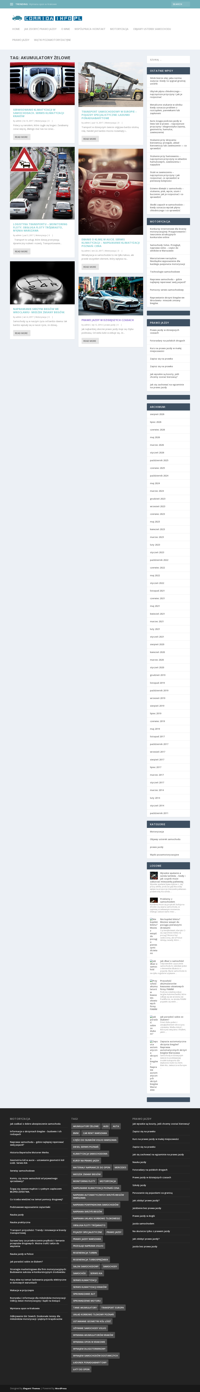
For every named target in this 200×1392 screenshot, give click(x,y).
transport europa (112, 1307)
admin (18, 121)
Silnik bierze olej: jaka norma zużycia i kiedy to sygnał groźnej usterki (167, 81)
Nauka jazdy (17, 1214)
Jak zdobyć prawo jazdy (40, 29)
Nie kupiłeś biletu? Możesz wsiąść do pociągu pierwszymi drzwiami (171, 923)
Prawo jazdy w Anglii (143, 1215)
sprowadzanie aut (84, 1293)
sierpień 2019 (157, 705)
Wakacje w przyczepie (22, 1290)
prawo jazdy (20, 40)
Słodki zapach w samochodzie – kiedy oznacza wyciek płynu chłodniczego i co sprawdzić (167, 207)
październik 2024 (159, 475)
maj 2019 (155, 728)
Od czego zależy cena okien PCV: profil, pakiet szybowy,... (58, 4)
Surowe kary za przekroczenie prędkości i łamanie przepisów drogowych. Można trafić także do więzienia (37, 1243)
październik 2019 (159, 690)
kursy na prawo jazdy (86, 1160)
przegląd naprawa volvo (88, 1245)
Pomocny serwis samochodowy (167, 289)
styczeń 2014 (157, 805)
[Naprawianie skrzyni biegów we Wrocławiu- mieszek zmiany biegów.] (42, 282)
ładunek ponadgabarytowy (90, 1362)
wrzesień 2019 (157, 698)
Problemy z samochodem (167, 900)
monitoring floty (84, 1181)
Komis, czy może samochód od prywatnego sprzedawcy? (34, 1180)
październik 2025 (159, 460)
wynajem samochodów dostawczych (95, 1355)
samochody (110, 1266)
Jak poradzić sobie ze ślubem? (171, 1018)
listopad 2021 (157, 590)
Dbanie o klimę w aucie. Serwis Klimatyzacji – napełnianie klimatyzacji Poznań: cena (111, 243)
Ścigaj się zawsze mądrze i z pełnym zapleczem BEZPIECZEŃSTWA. (36, 1190)
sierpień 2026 (157, 414)
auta (116, 1126)
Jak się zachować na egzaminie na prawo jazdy (167, 386)
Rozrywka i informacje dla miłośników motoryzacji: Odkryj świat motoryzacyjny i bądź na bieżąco (38, 1299)
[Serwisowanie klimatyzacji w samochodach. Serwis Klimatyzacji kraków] (42, 83)
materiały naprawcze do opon (91, 1167)
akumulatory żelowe (86, 1126)
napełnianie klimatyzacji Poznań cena (96, 1188)
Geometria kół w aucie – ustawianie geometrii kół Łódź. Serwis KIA (37, 1161)
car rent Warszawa (95, 1133)
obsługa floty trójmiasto (89, 1225)
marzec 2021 (157, 621)
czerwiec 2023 (157, 513)
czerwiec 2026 (157, 429)
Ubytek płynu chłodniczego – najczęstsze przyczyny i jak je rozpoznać (166, 94)
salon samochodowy (86, 1266)
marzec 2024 (157, 490)
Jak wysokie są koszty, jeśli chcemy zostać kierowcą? (164, 375)
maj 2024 (155, 483)
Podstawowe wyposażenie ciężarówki (30, 1207)
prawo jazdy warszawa (87, 1238)
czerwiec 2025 (157, 467)
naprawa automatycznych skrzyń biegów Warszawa (98, 1196)
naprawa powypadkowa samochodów (95, 1204)
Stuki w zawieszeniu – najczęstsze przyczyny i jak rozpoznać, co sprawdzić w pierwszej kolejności (165, 176)
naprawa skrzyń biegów (87, 1211)
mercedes (120, 1167)
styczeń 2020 (157, 667)
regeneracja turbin (85, 1252)
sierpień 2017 (157, 759)
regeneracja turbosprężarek (90, 1259)
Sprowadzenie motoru (87, 1300)
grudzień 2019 (157, 675)
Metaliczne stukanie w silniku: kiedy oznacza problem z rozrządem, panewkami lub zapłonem (166, 109)
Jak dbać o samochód (172, 960)
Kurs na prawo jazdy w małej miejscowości (165, 350)
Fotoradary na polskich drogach (167, 340)
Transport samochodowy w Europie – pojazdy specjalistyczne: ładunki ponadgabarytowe (109, 115)
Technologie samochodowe (165, 271)
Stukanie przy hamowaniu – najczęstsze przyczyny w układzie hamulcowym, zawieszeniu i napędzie (168, 160)
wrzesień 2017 (157, 751)
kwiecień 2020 (157, 652)
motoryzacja (108, 1181)
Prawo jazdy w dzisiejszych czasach (108, 320)
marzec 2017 (157, 774)
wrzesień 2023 (157, 506)
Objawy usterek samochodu (152, 29)
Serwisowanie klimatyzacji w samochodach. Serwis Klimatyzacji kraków (38, 113)
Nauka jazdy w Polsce (21, 1253)
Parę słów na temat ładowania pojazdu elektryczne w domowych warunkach (38, 1281)
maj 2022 (155, 575)
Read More (21, 136)
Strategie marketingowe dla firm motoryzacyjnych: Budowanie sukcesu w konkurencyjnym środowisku (38, 1271)
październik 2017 (159, 744)
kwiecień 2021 (157, 613)
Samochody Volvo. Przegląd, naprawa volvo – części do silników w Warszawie (165, 248)
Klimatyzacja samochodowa (90, 1153)
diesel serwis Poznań (85, 1146)
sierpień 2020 (157, 644)
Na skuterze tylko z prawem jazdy (151, 1231)
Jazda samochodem (143, 1223)
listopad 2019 (157, 682)
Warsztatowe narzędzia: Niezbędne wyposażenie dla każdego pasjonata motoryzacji (167, 261)
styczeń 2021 (157, 636)
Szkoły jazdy (139, 1185)
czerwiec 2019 (157, 721)
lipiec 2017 (155, 767)
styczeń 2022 (157, 583)
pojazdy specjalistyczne (87, 1232)
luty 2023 (155, 544)
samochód (79, 1273)
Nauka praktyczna (20, 1222)
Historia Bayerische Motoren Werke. (29, 1152)
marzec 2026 (157, 444)
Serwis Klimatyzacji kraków (90, 1287)
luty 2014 (155, 797)
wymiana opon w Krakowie (89, 1341)
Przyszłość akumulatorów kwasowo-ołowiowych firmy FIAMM (172, 985)
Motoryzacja (119, 29)
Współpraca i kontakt (90, 29)
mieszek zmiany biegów (87, 1174)
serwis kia (96, 1273)
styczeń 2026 (157, 452)
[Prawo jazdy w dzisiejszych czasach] (110, 296)
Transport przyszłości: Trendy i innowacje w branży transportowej (38, 1231)
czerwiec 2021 (157, 598)
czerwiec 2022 (157, 567)
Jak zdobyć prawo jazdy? (146, 1200)
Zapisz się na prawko (161, 358)
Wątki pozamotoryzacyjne (52, 40)
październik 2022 (159, 559)
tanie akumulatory (85, 1307)
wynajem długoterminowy (89, 1348)
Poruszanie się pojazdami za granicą (152, 1192)
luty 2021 (155, 629)
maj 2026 (155, 437)
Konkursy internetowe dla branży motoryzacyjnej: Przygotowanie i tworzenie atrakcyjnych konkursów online (168, 233)
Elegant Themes (31, 1388)
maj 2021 (155, 605)
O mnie (65, 29)
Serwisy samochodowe (22, 1170)
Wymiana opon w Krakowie (25, 1308)
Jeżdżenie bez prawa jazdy (146, 1208)
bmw (76, 1133)
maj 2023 (155, 521)
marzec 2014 (157, 790)
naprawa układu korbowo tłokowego (96, 1218)
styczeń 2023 (157, 552)
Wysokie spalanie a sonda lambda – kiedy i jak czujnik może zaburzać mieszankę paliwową (167, 877)
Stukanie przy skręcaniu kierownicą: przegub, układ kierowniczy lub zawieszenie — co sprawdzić (168, 144)
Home (16, 29)
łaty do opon (81, 1369)
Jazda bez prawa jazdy (144, 1246)
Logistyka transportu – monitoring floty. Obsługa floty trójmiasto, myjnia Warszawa (40, 227)
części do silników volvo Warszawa (94, 1139)
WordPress (61, 1388)
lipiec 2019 (155, 713)
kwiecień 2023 (157, 529)
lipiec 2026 (155, 421)
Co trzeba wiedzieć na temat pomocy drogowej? (36, 1199)
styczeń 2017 (157, 782)
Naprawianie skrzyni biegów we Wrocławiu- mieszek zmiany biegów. (39, 310)
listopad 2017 (157, 736)
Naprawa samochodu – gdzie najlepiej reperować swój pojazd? (168, 281)
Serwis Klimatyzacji (85, 1280)
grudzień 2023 (157, 498)
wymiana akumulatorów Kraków (93, 1335)
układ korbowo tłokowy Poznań (93, 1314)
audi (105, 1126)
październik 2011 (159, 813)
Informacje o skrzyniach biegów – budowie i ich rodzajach (36, 1133)
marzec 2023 (157, 537)
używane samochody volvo (89, 1328)
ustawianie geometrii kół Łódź (92, 1321)
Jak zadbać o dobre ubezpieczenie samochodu (35, 1123)
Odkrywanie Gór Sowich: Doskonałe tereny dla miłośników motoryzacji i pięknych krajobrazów (36, 1317)
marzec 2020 (157, 659)
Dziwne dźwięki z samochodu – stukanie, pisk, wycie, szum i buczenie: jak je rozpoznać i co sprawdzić (167, 192)
